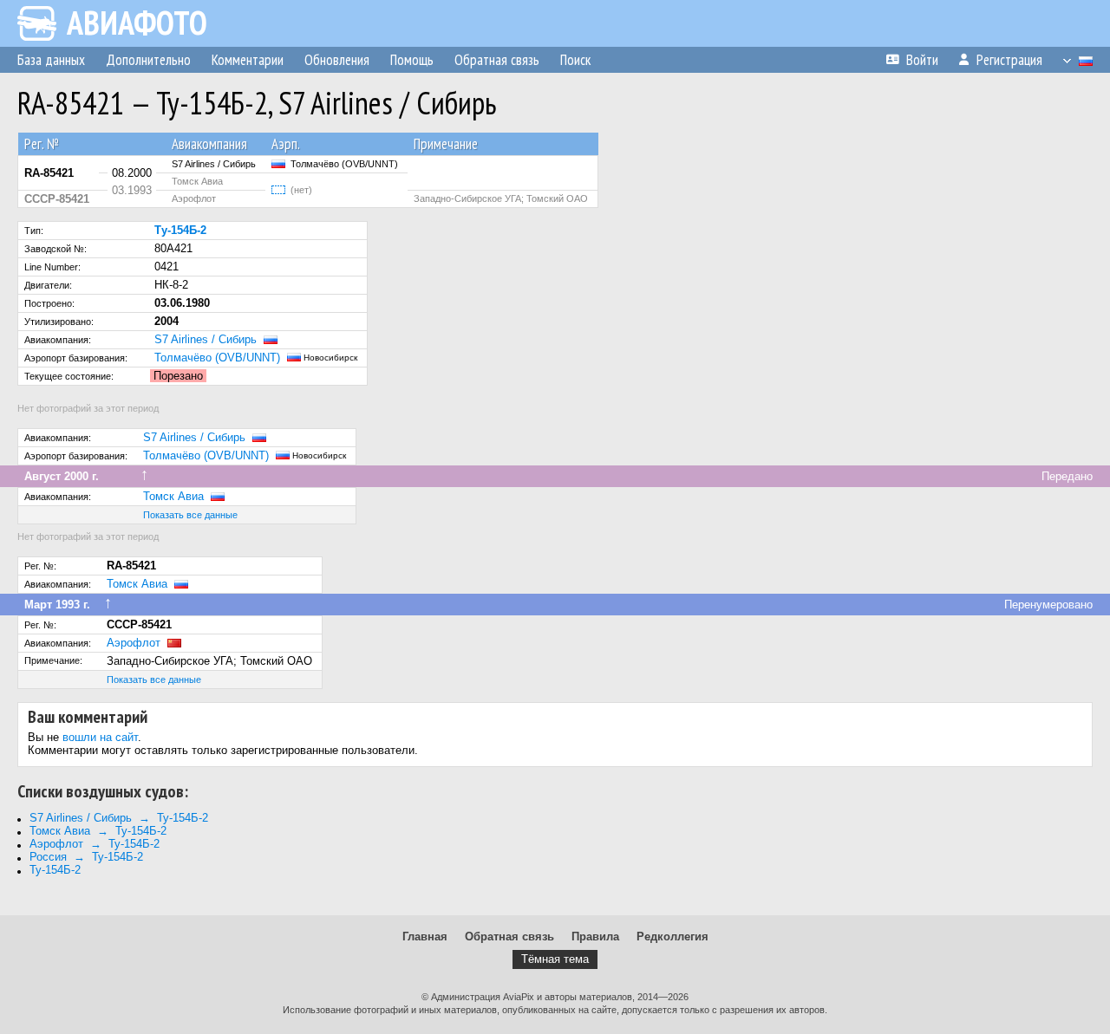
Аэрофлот (133, 642)
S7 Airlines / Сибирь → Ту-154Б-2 (118, 817)
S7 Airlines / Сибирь (205, 339)
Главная (424, 936)
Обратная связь (509, 936)
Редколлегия (672, 936)
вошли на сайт (100, 737)
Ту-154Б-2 (55, 869)
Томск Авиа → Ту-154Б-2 (97, 830)
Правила (595, 936)
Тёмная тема (555, 959)
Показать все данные (190, 515)
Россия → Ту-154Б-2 (86, 856)
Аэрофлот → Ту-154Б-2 (94, 843)
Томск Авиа (173, 496)
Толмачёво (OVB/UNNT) (217, 357)
